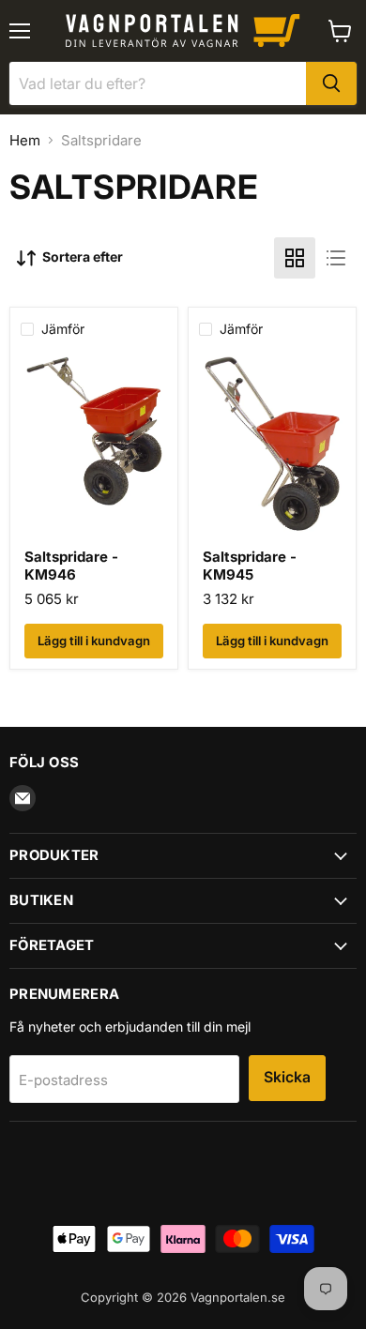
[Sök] (331, 83)
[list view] (336, 258)
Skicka (287, 1077)
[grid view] (294, 258)
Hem (24, 140)
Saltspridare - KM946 (71, 566)
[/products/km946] (94, 449)
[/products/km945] (272, 449)
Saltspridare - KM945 (250, 566)
